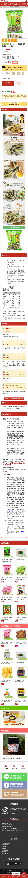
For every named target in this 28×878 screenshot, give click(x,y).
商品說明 (4, 109)
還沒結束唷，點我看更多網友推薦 (14, 399)
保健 (9, 4)
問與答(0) (4, 403)
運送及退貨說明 (6, 414)
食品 (1, 4)
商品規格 (4, 255)
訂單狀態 (11, 511)
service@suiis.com (12, 828)
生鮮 (5, 4)
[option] (14, 718)
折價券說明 (4, 852)
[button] (25, 10)
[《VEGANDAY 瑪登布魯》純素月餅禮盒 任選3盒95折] (14, 718)
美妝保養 (14, 4)
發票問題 (4, 848)
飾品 (19, 4)
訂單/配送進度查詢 (6, 843)
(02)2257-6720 (11, 826)
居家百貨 (25, 4)
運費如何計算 (5, 845)
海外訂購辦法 (5, 850)
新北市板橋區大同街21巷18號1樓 (15, 830)
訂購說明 (4, 846)
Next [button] (26, 719)
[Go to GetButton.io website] (24, 876)
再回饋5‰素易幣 (6, 78)
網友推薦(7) (5, 324)
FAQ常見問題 (5, 853)
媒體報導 (23, 870)
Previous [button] (1, 719)
